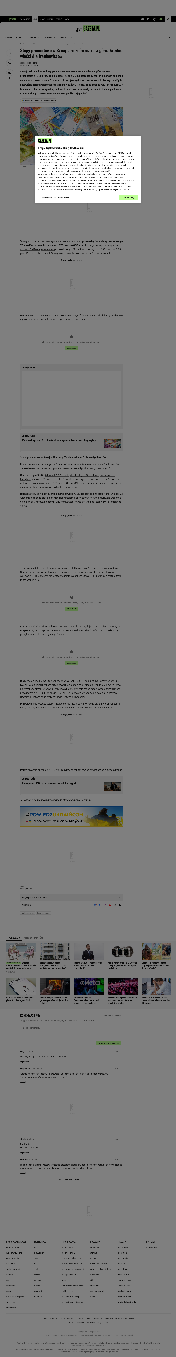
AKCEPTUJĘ (129, 198)
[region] (88, 169)
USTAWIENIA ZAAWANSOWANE (55, 197)
